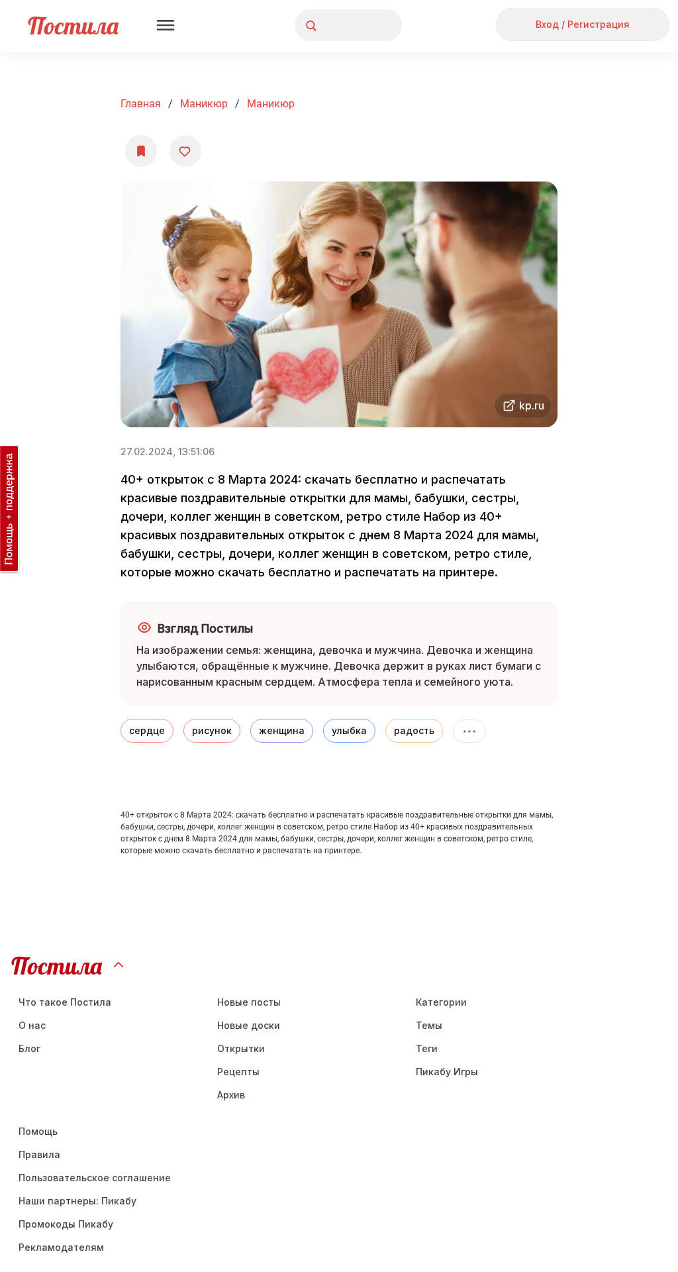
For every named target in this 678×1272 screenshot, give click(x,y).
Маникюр (204, 103)
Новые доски (248, 1025)
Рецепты (238, 1071)
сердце (147, 730)
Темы (429, 1025)
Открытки (241, 1048)
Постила (73, 25)
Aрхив (231, 1094)
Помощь (38, 1131)
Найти (342, 25)
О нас (32, 1025)
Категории (441, 1002)
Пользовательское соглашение (95, 1177)
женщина (282, 730)
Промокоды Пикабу (66, 1224)
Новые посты (249, 1002)
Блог (29, 1048)
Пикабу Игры (447, 1071)
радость (414, 730)
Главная (141, 103)
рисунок (212, 730)
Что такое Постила (65, 1002)
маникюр (271, 103)
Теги (427, 1048)
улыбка (349, 730)
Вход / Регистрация (583, 24)
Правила (39, 1154)
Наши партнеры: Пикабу (77, 1200)
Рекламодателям (61, 1247)
